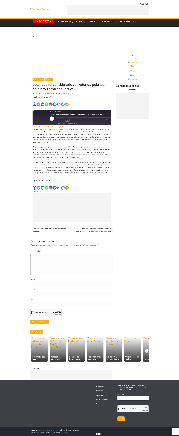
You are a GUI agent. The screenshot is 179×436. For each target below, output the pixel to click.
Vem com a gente (64, 21)
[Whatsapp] (46, 102)
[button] (72, 23)
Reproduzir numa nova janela (53, 127)
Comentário (35, 251)
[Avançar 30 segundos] (73, 120)
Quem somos (101, 386)
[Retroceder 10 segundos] (62, 120)
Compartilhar (73, 124)
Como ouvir (100, 395)
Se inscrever (60, 124)
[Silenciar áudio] (58, 120)
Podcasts (92, 21)
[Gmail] (59, 102)
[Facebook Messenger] (55, 102)
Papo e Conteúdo (38, 79)
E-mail (33, 289)
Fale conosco (100, 404)
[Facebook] (34, 102)
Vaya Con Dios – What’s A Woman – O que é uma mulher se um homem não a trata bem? (93, 230)
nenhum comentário (67, 93)
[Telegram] (63, 102)
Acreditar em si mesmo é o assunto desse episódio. (49, 230)
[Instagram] (51, 102)
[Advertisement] (108, 10)
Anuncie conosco (127, 21)
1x (67, 120)
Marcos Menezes (53, 93)
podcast (67, 129)
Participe (79, 21)
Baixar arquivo (37, 127)
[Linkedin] (42, 102)
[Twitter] (38, 102)
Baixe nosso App (108, 21)
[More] (67, 102)
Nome (33, 279)
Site (31, 299)
